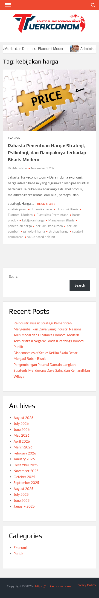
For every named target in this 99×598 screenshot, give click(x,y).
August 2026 (23, 418)
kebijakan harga (33, 220)
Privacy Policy (86, 585)
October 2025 (24, 477)
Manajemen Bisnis (61, 220)
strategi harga (58, 231)
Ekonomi (14, 138)
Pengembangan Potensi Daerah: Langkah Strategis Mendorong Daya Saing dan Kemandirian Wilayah (52, 370)
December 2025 (26, 465)
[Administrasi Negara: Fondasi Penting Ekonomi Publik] (70, 48)
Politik (18, 553)
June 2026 (22, 429)
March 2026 (23, 447)
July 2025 (21, 494)
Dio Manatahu (17, 168)
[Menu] (7, 5)
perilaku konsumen (49, 226)
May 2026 (21, 435)
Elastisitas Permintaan (52, 215)
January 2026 (24, 459)
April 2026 (22, 441)
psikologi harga (34, 231)
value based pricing (41, 237)
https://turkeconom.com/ (53, 586)
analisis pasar (17, 209)
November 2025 (26, 471)
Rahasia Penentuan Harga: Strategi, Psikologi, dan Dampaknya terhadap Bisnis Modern (47, 152)
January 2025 (24, 506)
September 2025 (26, 482)
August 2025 (23, 488)
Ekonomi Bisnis (67, 209)
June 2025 (22, 500)
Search (14, 276)
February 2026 (25, 453)
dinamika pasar (41, 209)
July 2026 (21, 423)
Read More (46, 203)
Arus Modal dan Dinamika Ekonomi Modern (46, 335)
